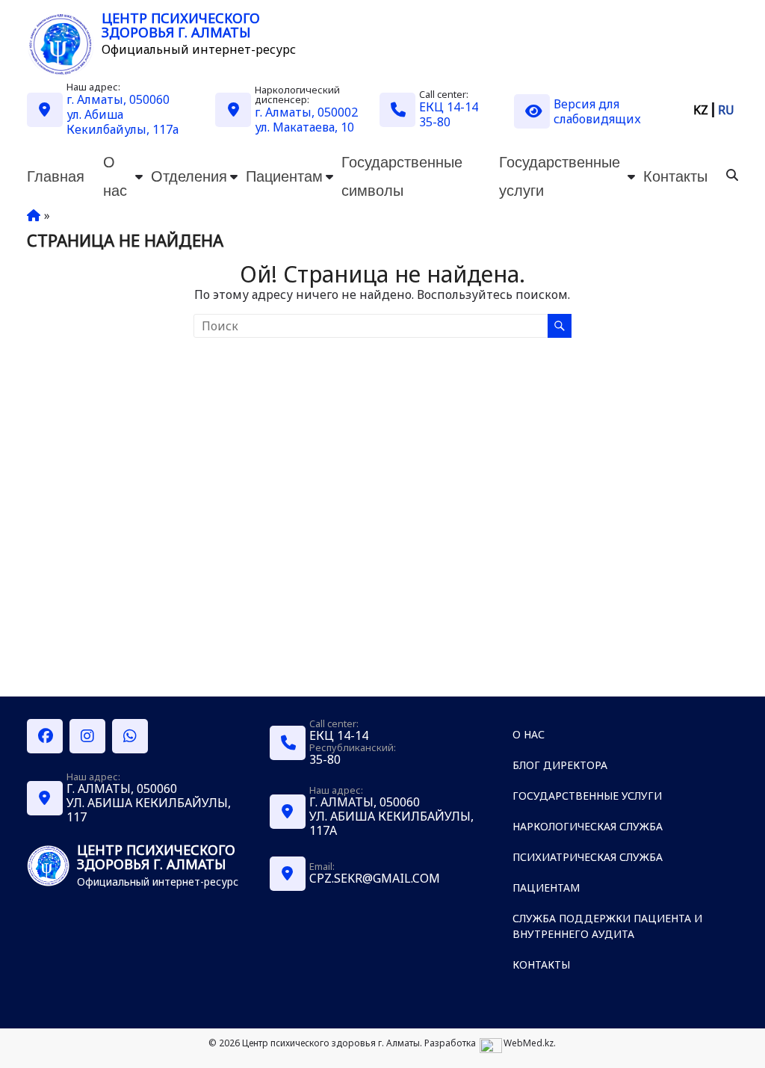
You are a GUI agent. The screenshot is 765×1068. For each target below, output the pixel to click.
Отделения (189, 176)
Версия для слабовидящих (597, 111)
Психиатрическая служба (587, 857)
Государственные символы (401, 175)
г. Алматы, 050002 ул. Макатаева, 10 (306, 119)
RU (726, 110)
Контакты (675, 176)
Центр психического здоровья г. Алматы (181, 25)
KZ (700, 110)
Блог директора (559, 765)
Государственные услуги (559, 175)
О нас (115, 175)
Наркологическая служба (587, 826)
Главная (55, 176)
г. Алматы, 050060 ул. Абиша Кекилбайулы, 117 (148, 802)
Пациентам (284, 176)
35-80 (434, 122)
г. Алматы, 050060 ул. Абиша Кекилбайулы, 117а (122, 114)
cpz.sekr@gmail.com (374, 878)
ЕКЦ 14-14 (448, 107)
